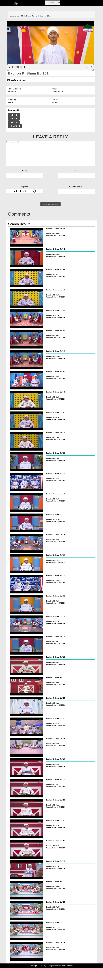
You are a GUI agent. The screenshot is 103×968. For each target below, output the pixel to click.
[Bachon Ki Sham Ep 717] (26, 890)
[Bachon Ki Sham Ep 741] (26, 420)
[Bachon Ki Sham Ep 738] (26, 461)
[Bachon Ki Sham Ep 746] (26, 278)
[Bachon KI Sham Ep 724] (26, 747)
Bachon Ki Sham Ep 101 (41, 16)
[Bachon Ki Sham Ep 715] (26, 930)
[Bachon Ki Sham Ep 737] (26, 482)
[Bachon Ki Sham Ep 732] (26, 584)
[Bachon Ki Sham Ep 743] (26, 339)
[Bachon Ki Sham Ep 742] (26, 380)
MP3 (13, 119)
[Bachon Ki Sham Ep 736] (26, 502)
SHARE (14, 126)
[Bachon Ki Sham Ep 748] (26, 237)
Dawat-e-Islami (15, 16)
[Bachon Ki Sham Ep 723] (26, 767)
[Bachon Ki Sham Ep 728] (26, 665)
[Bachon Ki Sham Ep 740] (26, 400)
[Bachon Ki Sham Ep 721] (26, 828)
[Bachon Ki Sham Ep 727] (26, 686)
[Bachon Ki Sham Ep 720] (26, 808)
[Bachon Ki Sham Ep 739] (26, 441)
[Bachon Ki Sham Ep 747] (26, 257)
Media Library (26, 16)
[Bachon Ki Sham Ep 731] (26, 604)
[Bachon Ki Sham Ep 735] (26, 522)
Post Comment (50, 204)
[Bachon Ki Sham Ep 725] (26, 726)
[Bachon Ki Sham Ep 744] (26, 318)
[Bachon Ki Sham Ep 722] (26, 788)
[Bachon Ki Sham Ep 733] (26, 563)
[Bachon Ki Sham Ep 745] (26, 298)
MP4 (13, 115)
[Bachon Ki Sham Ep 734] (26, 543)
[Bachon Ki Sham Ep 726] (26, 706)
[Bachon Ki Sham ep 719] (26, 849)
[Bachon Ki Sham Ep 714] (26, 951)
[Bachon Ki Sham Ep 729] (26, 645)
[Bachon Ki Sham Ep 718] (26, 869)
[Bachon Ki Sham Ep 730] (26, 624)
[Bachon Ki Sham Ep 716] (26, 910)
